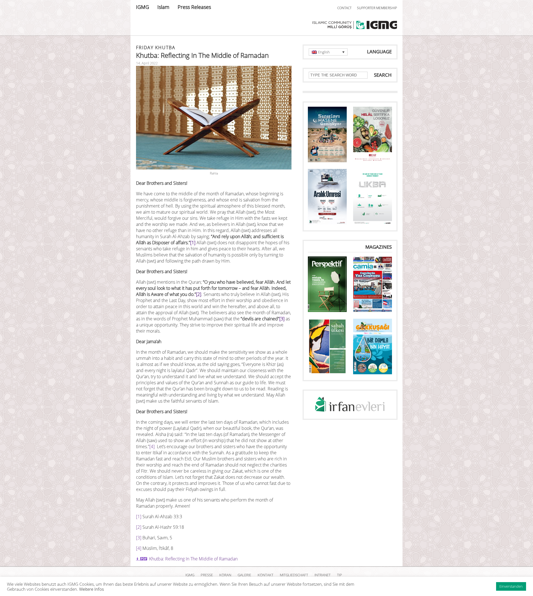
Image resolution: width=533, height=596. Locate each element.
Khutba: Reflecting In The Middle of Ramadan (193, 559)
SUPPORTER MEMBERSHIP (377, 8)
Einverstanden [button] (511, 586)
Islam (163, 7)
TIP (339, 574)
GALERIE (244, 574)
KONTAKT (265, 574)
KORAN (225, 574)
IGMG (142, 7)
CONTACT (344, 8)
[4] (152, 446)
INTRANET (323, 574)
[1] (192, 243)
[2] (198, 294)
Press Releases (194, 7)
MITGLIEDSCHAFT (294, 574)
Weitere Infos (91, 589)
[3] (282, 319)
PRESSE (207, 574)
